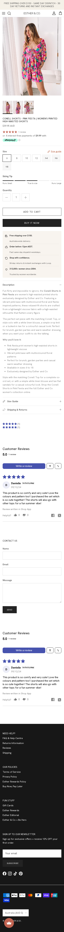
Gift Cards (8, 805)
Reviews (7, 747)
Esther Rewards (11, 810)
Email (5, 564)
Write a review (24, 466)
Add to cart (32, 211)
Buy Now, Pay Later (13, 786)
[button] (10, 423)
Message (7, 580)
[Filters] (50, 466)
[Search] (10, 13)
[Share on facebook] (53, 515)
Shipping (7, 752)
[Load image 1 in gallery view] (32, 56)
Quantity (7, 190)
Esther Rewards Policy (14, 781)
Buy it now (31, 222)
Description (8, 284)
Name (6, 548)
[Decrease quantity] (7, 197)
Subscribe (13, 863)
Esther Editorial (11, 815)
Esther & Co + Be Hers (14, 819)
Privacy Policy (10, 776)
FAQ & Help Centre (13, 738)
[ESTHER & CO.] (32, 13)
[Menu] (3, 13)
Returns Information (13, 743)
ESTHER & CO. (15, 921)
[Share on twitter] (59, 515)
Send (9, 609)
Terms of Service (12, 771)
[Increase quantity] (26, 197)
